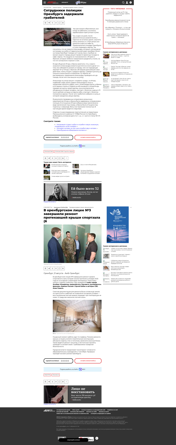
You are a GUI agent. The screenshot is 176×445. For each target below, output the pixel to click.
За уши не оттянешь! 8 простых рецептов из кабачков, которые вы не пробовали (121, 74)
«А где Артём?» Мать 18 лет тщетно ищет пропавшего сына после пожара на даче (121, 80)
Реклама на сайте (91, 411)
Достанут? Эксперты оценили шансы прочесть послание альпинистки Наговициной (121, 274)
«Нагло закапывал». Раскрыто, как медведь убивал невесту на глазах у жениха (121, 86)
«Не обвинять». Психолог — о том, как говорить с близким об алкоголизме (118, 28)
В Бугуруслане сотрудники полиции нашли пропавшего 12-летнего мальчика (61, 172)
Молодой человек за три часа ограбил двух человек (76, 128)
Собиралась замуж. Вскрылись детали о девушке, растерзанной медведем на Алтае (120, 262)
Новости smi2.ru (50, 202)
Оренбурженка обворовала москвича (71, 130)
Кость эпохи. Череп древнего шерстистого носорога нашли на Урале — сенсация (118, 35)
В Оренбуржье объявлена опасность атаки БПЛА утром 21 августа (117, 43)
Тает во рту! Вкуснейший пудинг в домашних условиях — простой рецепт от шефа (120, 56)
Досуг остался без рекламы (88, 164)
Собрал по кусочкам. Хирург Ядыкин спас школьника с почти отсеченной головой (121, 250)
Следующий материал (73, 440)
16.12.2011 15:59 (47, 7)
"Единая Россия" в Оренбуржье (53, 264)
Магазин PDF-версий (62, 411)
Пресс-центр (75, 410)
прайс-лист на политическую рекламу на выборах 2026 (72, 413)
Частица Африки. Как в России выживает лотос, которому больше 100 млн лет (121, 62)
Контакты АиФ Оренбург (77, 411)
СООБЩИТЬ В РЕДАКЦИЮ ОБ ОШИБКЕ (101, 413)
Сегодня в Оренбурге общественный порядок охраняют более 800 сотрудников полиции (90, 172)
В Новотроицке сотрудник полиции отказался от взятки (60, 165)
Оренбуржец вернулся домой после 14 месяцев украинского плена (117, 21)
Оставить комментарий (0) (88, 137)
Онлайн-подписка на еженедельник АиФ (93, 410)
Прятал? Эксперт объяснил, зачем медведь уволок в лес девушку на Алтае (120, 68)
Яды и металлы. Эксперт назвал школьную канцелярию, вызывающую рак (120, 268)
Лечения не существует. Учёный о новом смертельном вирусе (120, 255)
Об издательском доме (63, 410)
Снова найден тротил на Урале (60, 176)
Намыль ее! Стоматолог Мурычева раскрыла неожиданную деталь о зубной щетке (121, 280)
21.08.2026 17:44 (48, 207)
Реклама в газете (104, 411)
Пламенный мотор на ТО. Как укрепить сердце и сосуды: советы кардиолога (118, 13)
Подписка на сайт (112, 410)
